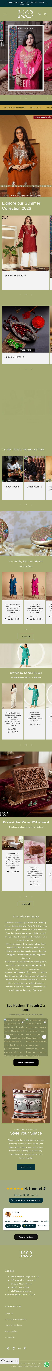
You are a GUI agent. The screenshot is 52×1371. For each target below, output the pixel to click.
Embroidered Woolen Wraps (34, 421)
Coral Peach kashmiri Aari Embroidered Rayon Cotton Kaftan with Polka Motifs (35, 608)
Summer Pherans (14, 275)
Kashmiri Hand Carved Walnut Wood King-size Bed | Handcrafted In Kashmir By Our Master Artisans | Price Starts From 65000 (12, 861)
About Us (9, 1313)
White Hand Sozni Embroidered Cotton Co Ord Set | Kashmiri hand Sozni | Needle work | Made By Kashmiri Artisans (13, 719)
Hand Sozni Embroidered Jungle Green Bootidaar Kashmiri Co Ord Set (34, 717)
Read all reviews (26, 1237)
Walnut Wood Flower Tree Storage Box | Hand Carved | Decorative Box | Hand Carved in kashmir (35, 873)
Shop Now (26, 1166)
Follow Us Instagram (26, 1062)
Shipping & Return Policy (15, 1319)
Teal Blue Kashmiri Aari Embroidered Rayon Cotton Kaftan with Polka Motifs (12, 608)
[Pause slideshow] (49, 98)
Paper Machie (12, 486)
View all (26, 636)
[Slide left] (20, 295)
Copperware (33, 486)
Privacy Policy (11, 1331)
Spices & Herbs (13, 357)
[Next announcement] (47, 3)
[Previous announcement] (5, 3)
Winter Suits (11, 419)
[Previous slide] (20, 98)
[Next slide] (32, 98)
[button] (5, 14)
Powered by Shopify (26, 1364)
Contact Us (10, 1337)
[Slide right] (32, 295)
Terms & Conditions (13, 1325)
